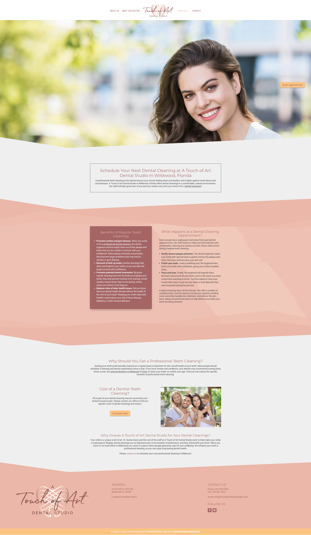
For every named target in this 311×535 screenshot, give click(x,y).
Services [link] (182, 11)
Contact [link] (196, 11)
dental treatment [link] (193, 186)
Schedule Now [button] (120, 413)
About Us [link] (114, 11)
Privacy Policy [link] (154, 531)
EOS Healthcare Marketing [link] (187, 531)
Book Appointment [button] (292, 84)
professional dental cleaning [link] (117, 244)
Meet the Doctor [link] (131, 11)
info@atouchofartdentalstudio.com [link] (231, 496)
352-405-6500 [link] (221, 489)
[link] (158, 11)
